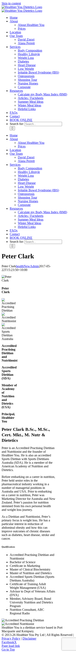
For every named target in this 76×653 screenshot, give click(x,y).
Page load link (11, 646)
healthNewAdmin (27, 266)
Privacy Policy (11, 638)
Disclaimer (29, 638)
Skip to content (11, 3)
